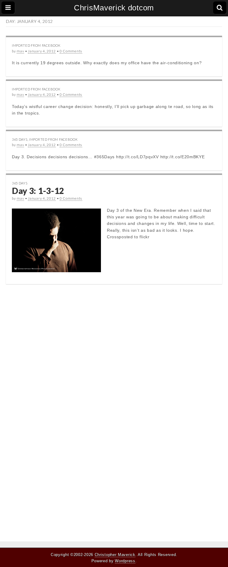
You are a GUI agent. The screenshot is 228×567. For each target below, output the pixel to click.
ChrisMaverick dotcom (114, 7)
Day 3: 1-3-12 (38, 191)
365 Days (20, 139)
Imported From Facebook (36, 45)
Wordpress (125, 561)
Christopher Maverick (115, 554)
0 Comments (71, 51)
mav (20, 51)
